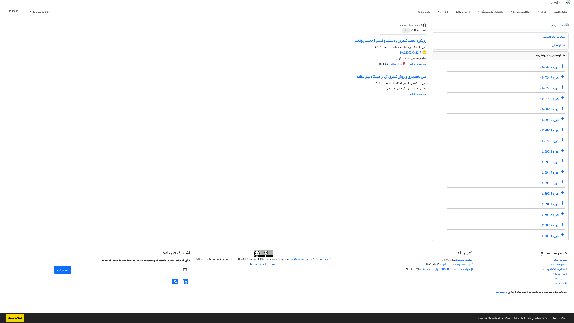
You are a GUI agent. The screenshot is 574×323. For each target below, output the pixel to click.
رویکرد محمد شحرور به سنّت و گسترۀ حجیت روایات (390, 40)
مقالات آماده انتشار (553, 37)
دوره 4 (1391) (550, 204)
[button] (475, 318)
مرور (543, 12)
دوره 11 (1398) (549, 130)
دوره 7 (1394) (550, 173)
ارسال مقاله (463, 12)
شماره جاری (558, 45)
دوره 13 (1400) (549, 109)
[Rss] (175, 283)
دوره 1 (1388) (550, 236)
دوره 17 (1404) (549, 67)
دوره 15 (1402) (549, 88)
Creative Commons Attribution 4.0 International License (290, 261)
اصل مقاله (390, 64)
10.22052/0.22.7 (410, 53)
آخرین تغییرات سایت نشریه (456, 264)
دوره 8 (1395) (550, 162)
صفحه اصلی (560, 12)
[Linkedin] (185, 283)
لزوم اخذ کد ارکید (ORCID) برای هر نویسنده (446, 269)
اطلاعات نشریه (521, 12)
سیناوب (500, 292)
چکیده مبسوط (464, 260)
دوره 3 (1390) (550, 215)
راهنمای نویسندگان (491, 12)
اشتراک (62, 269)
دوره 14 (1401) (549, 99)
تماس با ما (424, 12)
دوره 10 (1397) (549, 141)
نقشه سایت (560, 283)
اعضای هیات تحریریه (554, 269)
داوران (444, 12)
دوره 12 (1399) (549, 120)
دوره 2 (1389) (550, 225)
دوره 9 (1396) (550, 151)
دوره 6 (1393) (550, 183)
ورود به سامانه (41, 12)
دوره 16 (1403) (549, 78)
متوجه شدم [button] (15, 317)
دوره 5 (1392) (550, 194)
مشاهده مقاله (418, 64)
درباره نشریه (559, 264)
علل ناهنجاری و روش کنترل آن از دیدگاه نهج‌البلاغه (391, 76)
